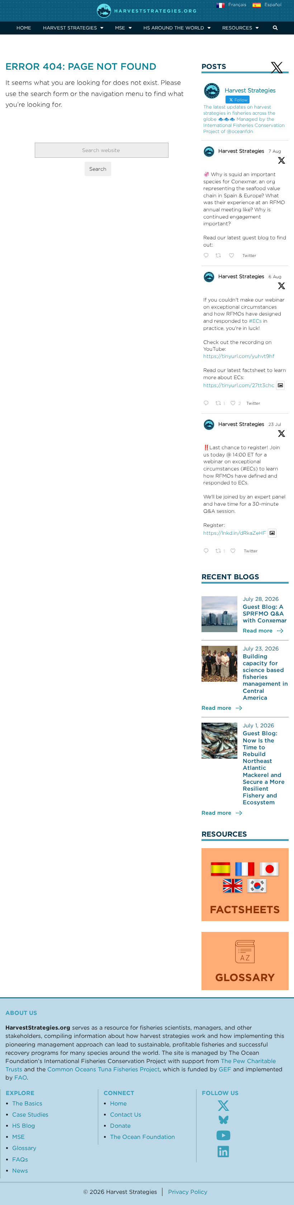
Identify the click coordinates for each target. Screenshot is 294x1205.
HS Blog (23, 1125)
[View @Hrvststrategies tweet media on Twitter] (280, 385)
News (20, 1170)
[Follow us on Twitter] (223, 1106)
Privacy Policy (187, 1191)
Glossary (24, 1148)
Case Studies (30, 1114)
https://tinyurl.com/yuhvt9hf (238, 356)
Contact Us (125, 1114)
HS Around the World (173, 28)
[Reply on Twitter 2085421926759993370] (207, 403)
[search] (273, 28)
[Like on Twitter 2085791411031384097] (233, 256)
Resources (237, 28)
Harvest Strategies (70, 28)
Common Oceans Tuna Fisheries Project (103, 1069)
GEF (225, 1069)
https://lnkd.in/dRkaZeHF (234, 533)
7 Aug (275, 151)
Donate (120, 1125)
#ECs (255, 321)
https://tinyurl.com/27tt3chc (238, 385)
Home (23, 28)
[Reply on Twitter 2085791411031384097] (207, 256)
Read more (257, 630)
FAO (20, 1077)
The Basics (27, 1103)
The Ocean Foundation (142, 1136)
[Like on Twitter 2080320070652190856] (235, 551)
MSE (120, 28)
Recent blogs (230, 576)
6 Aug (275, 276)
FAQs (20, 1159)
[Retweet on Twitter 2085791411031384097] (220, 256)
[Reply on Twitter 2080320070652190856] (207, 551)
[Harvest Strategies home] (147, 11)
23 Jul (275, 424)
